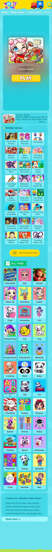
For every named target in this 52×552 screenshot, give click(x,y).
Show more (12, 519)
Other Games (17, 12)
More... (42, 122)
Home (4, 12)
